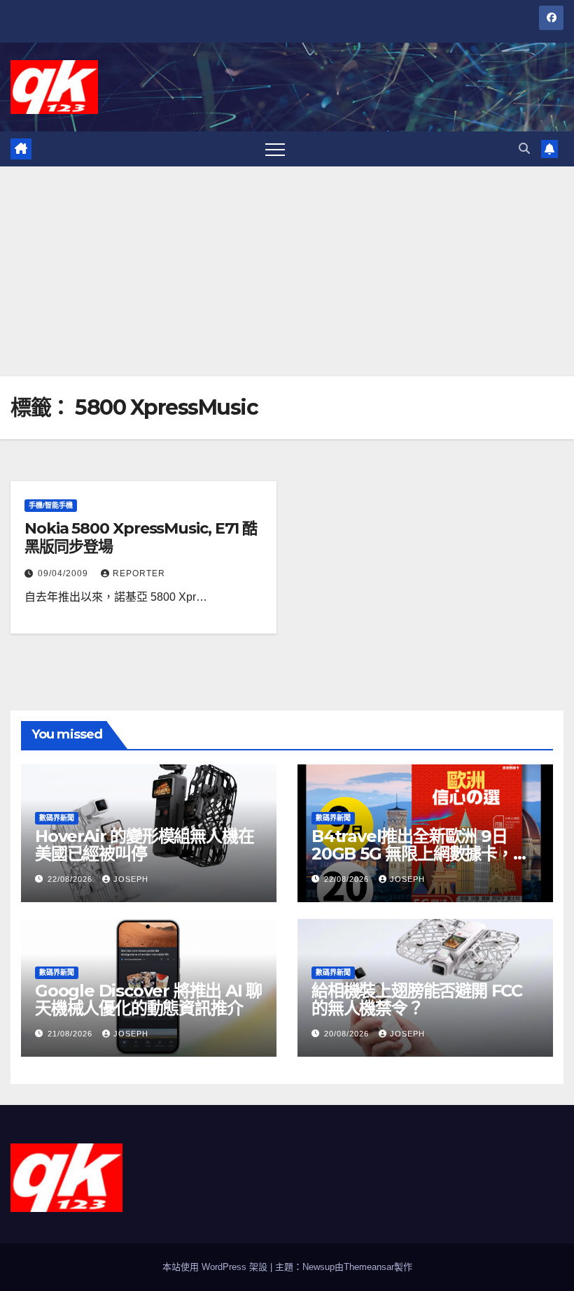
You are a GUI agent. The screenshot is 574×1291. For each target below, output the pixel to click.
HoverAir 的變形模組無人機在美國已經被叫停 (144, 845)
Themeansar (369, 1267)
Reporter (139, 573)
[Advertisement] (287, 271)
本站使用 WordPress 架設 (216, 1267)
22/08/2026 (71, 879)
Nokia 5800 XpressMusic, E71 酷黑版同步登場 (140, 537)
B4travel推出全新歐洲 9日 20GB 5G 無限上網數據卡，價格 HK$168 (420, 853)
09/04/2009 (64, 573)
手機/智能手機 (51, 505)
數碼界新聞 (56, 818)
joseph (130, 879)
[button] (524, 149)
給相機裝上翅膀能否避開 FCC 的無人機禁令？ (417, 999)
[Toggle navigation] (275, 149)
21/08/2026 (71, 1033)
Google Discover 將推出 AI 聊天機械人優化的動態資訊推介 (148, 999)
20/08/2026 (348, 1033)
